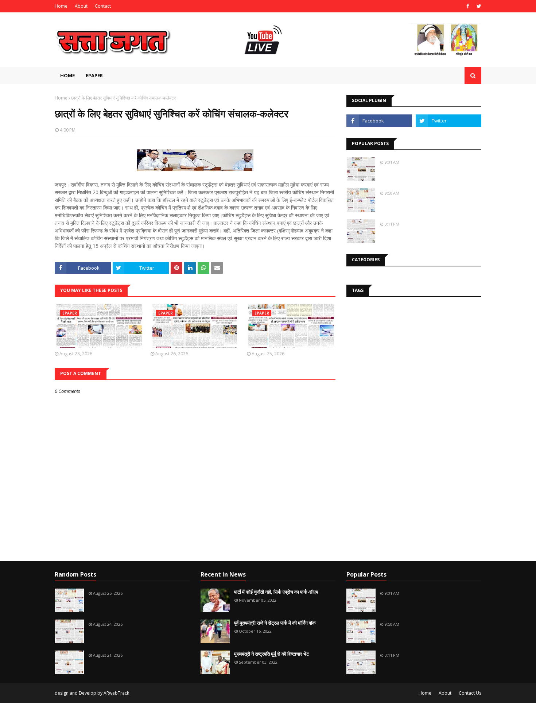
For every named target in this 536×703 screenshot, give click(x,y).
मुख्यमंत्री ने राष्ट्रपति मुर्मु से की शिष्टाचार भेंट (271, 654)
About (81, 6)
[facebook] (468, 6)
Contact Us (470, 693)
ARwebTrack (116, 693)
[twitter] (478, 6)
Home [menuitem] (67, 75)
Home (61, 6)
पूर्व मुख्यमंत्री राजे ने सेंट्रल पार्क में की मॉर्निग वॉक (275, 623)
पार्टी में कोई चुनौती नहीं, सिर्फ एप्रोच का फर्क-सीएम (276, 592)
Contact (103, 6)
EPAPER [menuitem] (94, 75)
